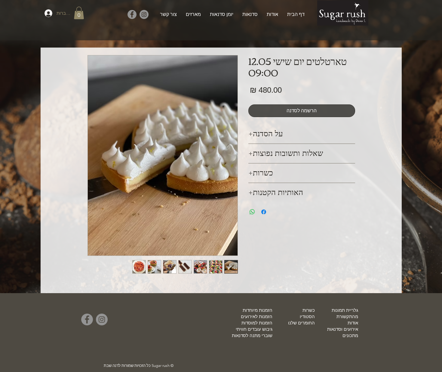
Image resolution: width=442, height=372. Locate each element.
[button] (79, 13)
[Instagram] (144, 14)
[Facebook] (132, 14)
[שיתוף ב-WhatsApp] (252, 211)
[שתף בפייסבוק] (263, 211)
